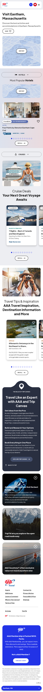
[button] (11, 138)
